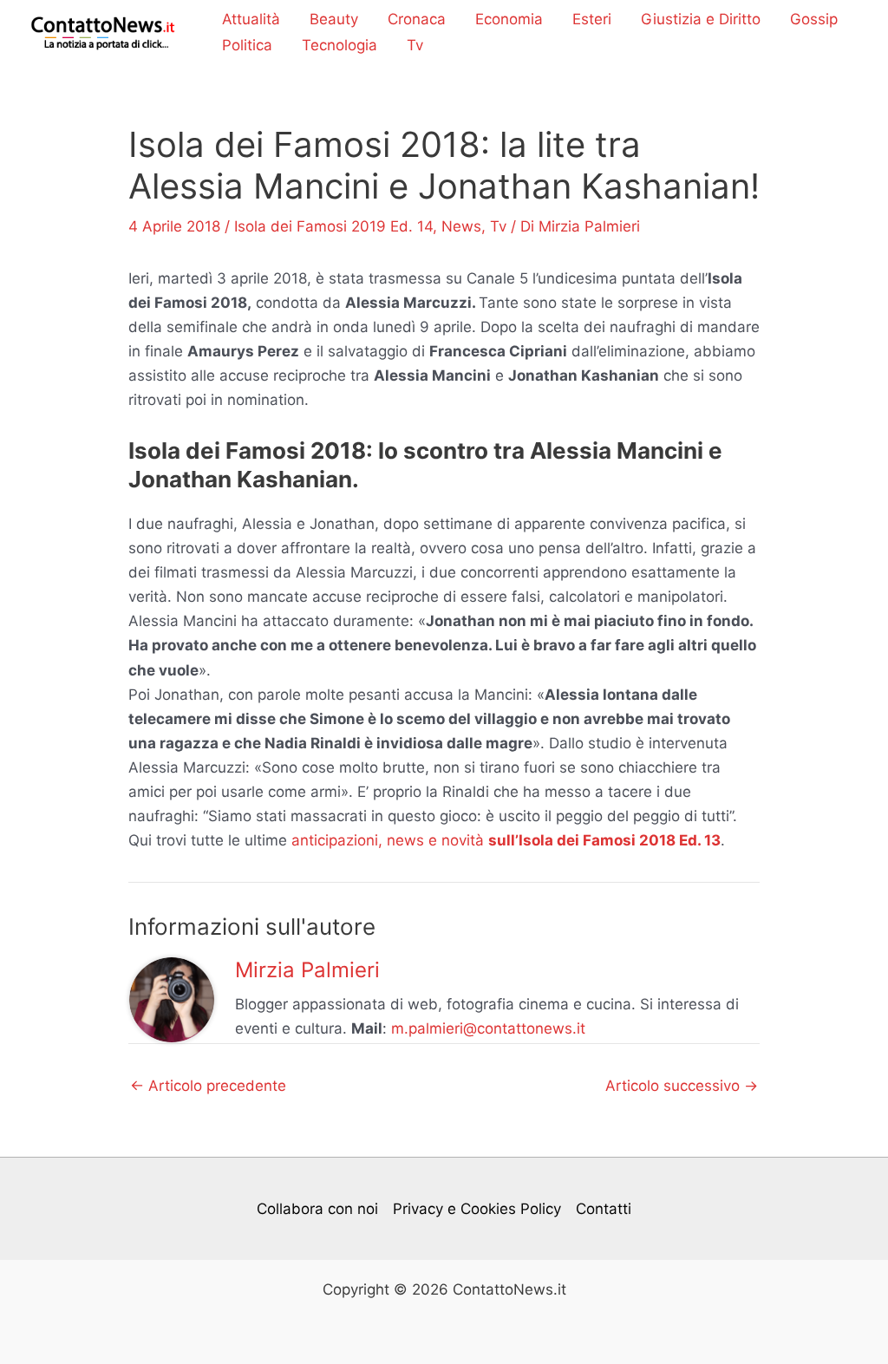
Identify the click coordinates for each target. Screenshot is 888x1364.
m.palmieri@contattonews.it (488, 1028)
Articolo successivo (681, 1086)
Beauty (334, 19)
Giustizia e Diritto (701, 19)
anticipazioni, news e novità (506, 840)
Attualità (251, 19)
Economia (509, 19)
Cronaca (417, 19)
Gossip (814, 19)
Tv (415, 45)
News (461, 226)
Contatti (603, 1208)
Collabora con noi (317, 1208)
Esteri (591, 19)
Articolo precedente (208, 1086)
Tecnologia (339, 45)
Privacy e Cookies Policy (477, 1208)
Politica (247, 45)
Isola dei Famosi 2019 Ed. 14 (333, 226)
